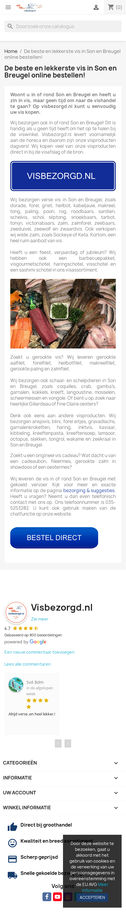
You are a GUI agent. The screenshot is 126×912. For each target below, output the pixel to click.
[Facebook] (46, 896)
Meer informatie (95, 887)
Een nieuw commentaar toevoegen (39, 652)
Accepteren (92, 897)
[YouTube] (57, 896)
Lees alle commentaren (27, 664)
